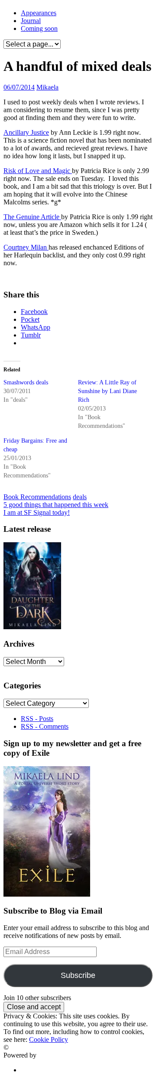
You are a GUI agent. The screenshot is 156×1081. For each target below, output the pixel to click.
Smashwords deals (25, 382)
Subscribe (78, 975)
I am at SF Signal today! (36, 512)
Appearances (38, 13)
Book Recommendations (37, 496)
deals (80, 496)
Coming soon (39, 28)
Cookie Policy (48, 1039)
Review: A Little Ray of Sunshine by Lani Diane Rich (107, 391)
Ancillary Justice (26, 132)
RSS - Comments (44, 726)
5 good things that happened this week (55, 504)
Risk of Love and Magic (37, 170)
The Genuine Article (32, 216)
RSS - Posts (37, 718)
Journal (31, 20)
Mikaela (47, 87)
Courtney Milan (26, 247)
